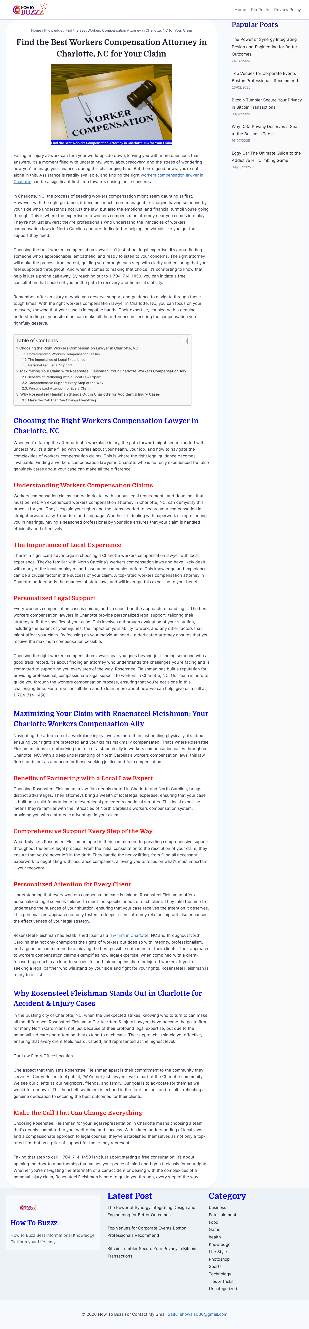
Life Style (218, 1251)
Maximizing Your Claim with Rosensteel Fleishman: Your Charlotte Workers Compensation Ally (103, 371)
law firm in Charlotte (128, 935)
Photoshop (219, 1259)
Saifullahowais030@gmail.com (197, 1314)
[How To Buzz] (30, 10)
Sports (215, 1266)
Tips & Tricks (221, 1281)
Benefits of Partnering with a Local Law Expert (64, 377)
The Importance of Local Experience (56, 360)
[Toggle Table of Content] (181, 341)
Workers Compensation (88, 724)
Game (214, 1229)
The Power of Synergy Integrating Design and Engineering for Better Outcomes (264, 47)
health (215, 1237)
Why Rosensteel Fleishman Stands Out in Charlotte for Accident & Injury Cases (90, 394)
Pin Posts (260, 9)
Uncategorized (223, 1288)
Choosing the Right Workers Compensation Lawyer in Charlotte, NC (78, 348)
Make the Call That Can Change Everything (62, 400)
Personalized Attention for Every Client (59, 388)
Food (213, 1222)
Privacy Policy (287, 9)
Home (240, 9)
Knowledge (220, 1244)
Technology (220, 1274)
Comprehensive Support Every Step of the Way (65, 383)
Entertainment (222, 1214)
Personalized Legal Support (50, 365)
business (217, 1207)
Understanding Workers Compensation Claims (63, 354)
